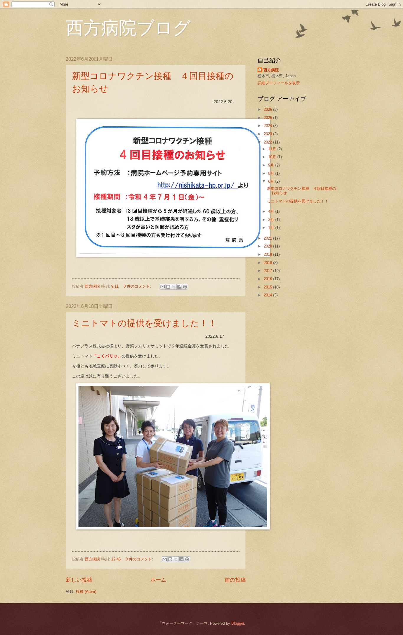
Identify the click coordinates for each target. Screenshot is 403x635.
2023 (268, 134)
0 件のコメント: (138, 286)
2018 (268, 262)
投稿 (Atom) (86, 591)
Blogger (237, 623)
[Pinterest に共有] (185, 287)
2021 (268, 238)
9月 (271, 165)
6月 (271, 181)
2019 (268, 254)
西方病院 (271, 70)
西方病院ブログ (128, 27)
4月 (271, 211)
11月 (272, 149)
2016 (268, 279)
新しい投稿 (79, 580)
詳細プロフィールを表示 (279, 83)
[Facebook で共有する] (179, 287)
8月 (271, 173)
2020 (268, 246)
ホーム (158, 580)
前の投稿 (235, 580)
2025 (268, 118)
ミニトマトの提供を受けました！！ (144, 323)
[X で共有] (174, 287)
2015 (268, 287)
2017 (268, 270)
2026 (268, 109)
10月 (272, 157)
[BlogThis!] (168, 287)
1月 (271, 227)
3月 (271, 219)
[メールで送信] (163, 287)
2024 (268, 125)
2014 (268, 295)
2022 (268, 142)
